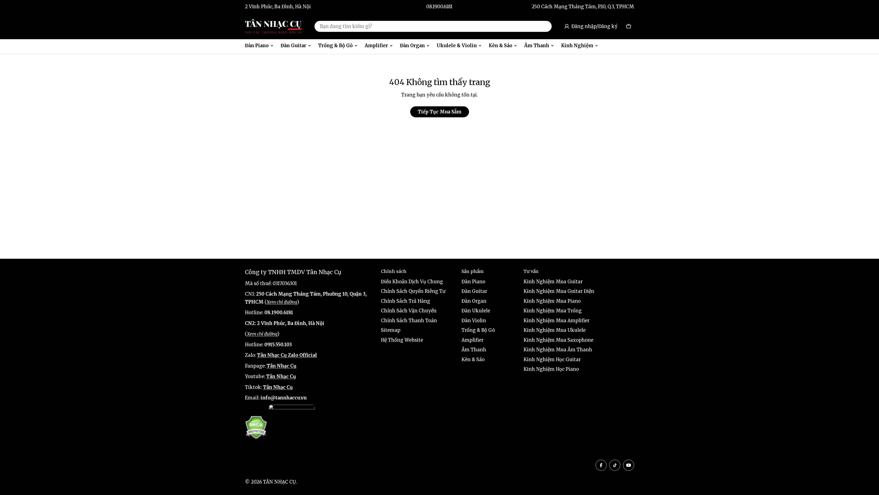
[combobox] (433, 26)
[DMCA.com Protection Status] (256, 427)
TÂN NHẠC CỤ (279, 482)
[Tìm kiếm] (545, 26)
